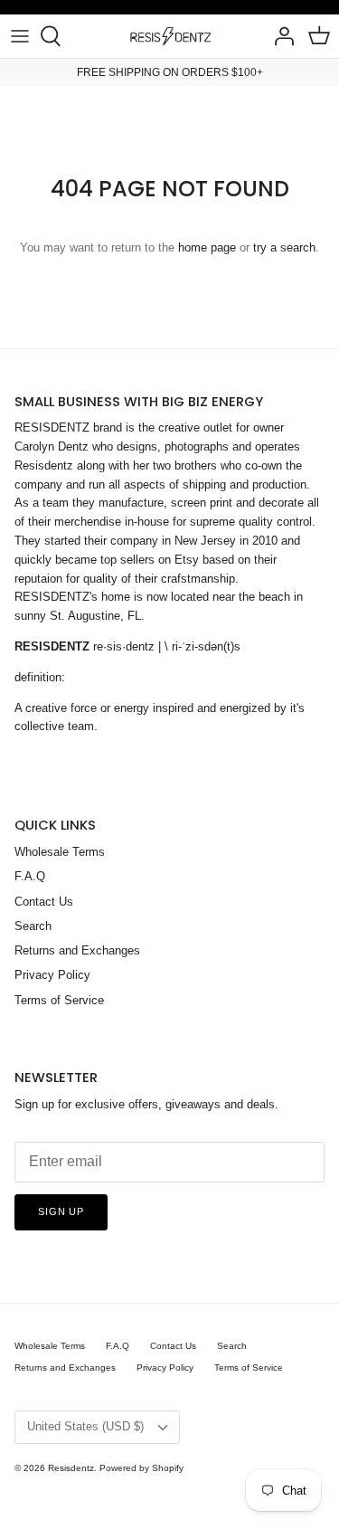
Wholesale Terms (59, 852)
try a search (284, 247)
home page (207, 247)
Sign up (61, 1211)
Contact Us (43, 901)
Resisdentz (71, 1468)
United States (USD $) (85, 1426)
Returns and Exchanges (77, 950)
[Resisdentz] (170, 36)
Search (33, 926)
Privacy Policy (52, 975)
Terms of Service (59, 1000)
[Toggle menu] (20, 36)
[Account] (279, 36)
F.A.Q (29, 876)
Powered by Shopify (141, 1468)
